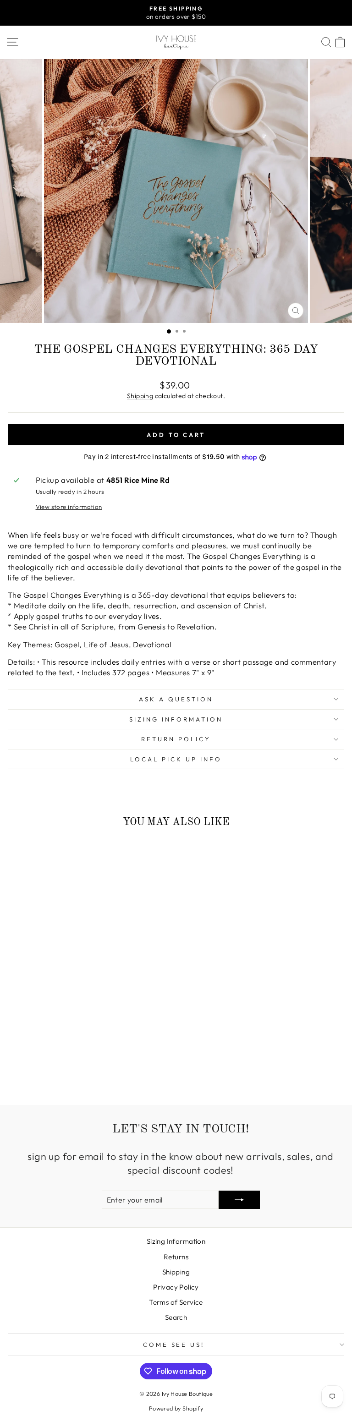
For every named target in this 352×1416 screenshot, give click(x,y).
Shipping (140, 396)
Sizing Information (176, 719)
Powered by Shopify (176, 1408)
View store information (69, 506)
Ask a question (176, 699)
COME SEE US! (174, 1344)
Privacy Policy (176, 1287)
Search (176, 1317)
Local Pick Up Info (176, 759)
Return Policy (176, 739)
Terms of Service (176, 1302)
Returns (176, 1256)
